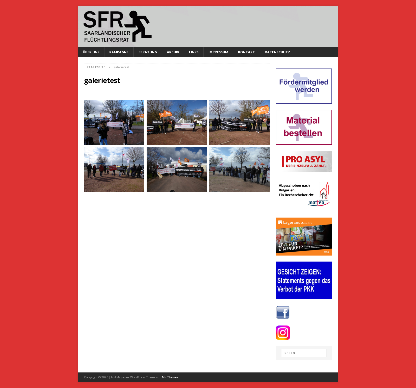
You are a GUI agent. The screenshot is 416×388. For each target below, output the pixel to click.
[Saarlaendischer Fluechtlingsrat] (208, 44)
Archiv (173, 52)
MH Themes (170, 377)
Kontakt (246, 52)
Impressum (218, 52)
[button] (114, 122)
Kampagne (119, 52)
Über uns (91, 52)
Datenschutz (277, 52)
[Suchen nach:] (304, 353)
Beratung (147, 52)
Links (194, 52)
